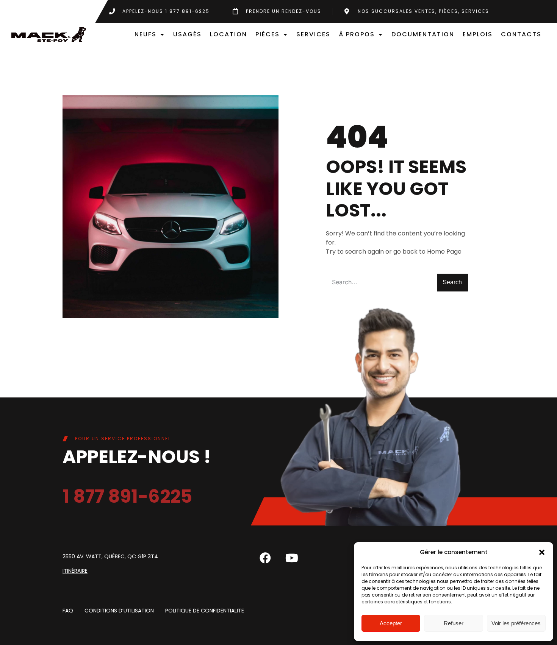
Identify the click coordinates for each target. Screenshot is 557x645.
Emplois (478, 34)
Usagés (187, 34)
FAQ (68, 611)
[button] (542, 552)
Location (228, 34)
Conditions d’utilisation (119, 611)
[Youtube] (291, 558)
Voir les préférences (516, 623)
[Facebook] (265, 558)
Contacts (521, 34)
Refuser (453, 623)
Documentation (422, 34)
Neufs (145, 34)
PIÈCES (267, 34)
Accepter (391, 623)
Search (452, 282)
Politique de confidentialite (204, 611)
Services (313, 34)
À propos (357, 34)
